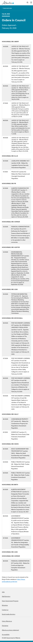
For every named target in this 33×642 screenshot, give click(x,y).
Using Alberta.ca (7, 621)
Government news (7, 8)
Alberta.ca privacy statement (10, 630)
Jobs (3, 592)
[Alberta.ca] (7, 3)
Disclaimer (5, 626)
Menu (31, 2)
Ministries (5, 605)
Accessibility (5, 634)
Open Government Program (10, 601)
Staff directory (6, 596)
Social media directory (8, 614)
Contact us (5, 610)
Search (27, 2)
